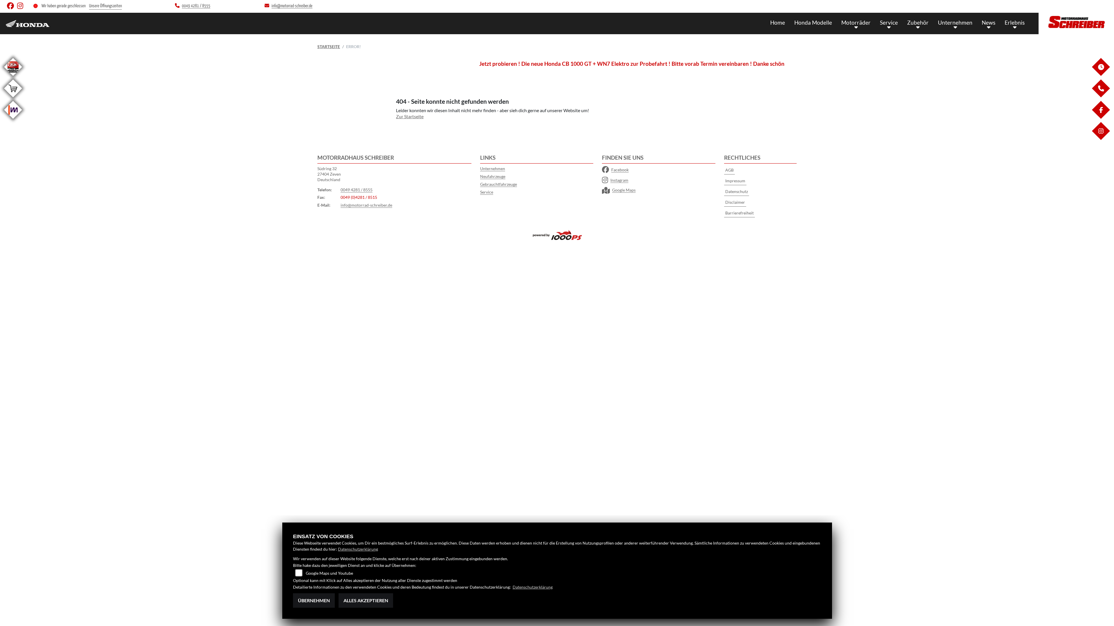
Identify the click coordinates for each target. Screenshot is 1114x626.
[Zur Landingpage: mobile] (13, 120)
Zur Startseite (410, 116)
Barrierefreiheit (739, 212)
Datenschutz (736, 191)
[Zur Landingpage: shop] (13, 98)
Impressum (735, 180)
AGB (729, 170)
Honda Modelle (813, 22)
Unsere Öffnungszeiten (105, 6)
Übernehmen (314, 600)
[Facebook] (1100, 117)
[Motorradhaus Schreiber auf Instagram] (21, 7)
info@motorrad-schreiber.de (366, 205)
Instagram (619, 180)
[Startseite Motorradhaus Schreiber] (1076, 22)
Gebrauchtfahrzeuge (498, 184)
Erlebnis (1015, 22)
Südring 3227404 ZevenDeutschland (329, 174)
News (988, 22)
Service (889, 22)
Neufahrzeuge (492, 176)
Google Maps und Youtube (329, 573)
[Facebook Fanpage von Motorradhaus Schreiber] (12, 7)
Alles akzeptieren (365, 600)
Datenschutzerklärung (358, 549)
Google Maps (624, 190)
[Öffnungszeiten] (1100, 74)
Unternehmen (955, 22)
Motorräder (856, 22)
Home (777, 22)
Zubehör (918, 22)
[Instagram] (1100, 138)
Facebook (620, 169)
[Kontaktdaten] (1100, 96)
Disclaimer (735, 202)
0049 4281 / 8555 (356, 189)
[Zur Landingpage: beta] (13, 77)
